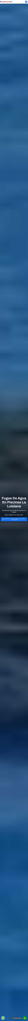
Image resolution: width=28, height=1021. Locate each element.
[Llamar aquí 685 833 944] (25, 1018)
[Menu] (26, 2)
